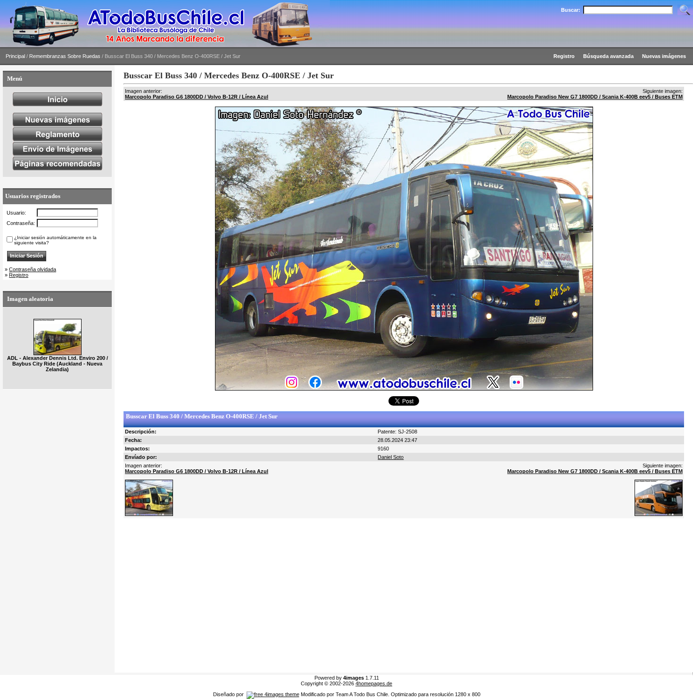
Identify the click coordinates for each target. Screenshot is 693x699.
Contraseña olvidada (32, 269)
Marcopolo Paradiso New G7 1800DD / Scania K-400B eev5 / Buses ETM (595, 97)
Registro (18, 275)
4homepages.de (373, 683)
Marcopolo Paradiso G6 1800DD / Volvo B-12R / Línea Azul (196, 97)
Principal (15, 56)
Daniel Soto (391, 457)
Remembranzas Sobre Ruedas (64, 56)
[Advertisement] (404, 596)
